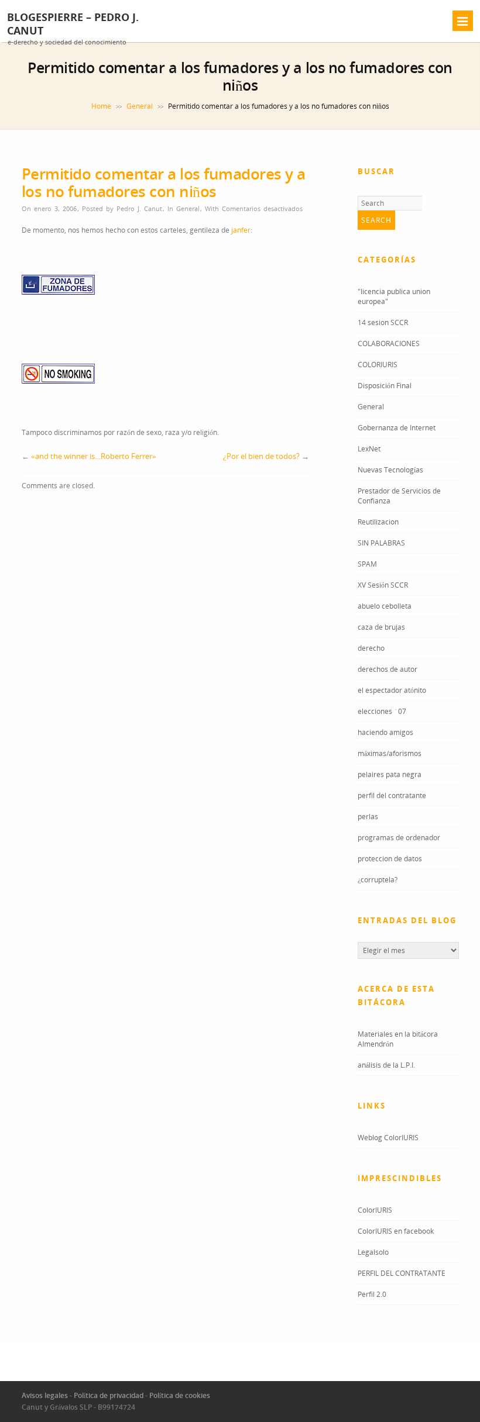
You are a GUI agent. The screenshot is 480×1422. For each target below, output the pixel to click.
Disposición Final (385, 386)
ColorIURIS (375, 1210)
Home (101, 106)
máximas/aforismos (389, 753)
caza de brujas (381, 627)
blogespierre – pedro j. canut (73, 24)
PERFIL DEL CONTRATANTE (401, 1273)
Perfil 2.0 (372, 1294)
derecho (371, 648)
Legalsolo (373, 1252)
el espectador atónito (392, 690)
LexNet (369, 449)
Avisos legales (45, 1395)
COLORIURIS (377, 365)
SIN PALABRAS (381, 543)
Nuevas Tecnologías (390, 470)
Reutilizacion (378, 522)
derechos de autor (387, 669)
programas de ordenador (399, 838)
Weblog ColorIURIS (388, 1138)
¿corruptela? (377, 880)
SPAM (367, 564)
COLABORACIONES (389, 343)
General (139, 106)
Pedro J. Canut (139, 208)
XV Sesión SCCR (383, 585)
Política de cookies (179, 1395)
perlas (368, 817)
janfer (241, 230)
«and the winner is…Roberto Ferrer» (93, 456)
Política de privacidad (108, 1395)
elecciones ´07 (382, 711)
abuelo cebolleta (385, 606)
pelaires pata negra (389, 774)
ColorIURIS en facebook (396, 1231)
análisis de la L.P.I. (386, 1065)
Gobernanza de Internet (397, 428)
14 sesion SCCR (383, 322)
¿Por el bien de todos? (261, 456)
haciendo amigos (385, 732)
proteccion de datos (390, 859)
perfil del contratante (392, 795)
